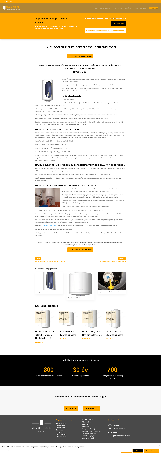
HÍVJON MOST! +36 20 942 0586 (80, 56)
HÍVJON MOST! (71, 409)
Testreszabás (126, 450)
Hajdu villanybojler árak (89, 433)
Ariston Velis (85, 424)
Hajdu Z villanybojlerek (89, 436)
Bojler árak (59, 430)
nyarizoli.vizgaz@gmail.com (121, 435)
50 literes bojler (60, 425)
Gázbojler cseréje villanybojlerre (91, 431)
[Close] (159, 446)
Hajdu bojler (59, 432)
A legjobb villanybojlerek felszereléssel (105, 30)
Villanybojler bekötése (88, 438)
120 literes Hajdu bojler (49, 225)
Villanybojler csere (61, 437)
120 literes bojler (61, 423)
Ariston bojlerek (86, 422)
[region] (80, 449)
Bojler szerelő (86, 426)
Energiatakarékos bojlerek (90, 429)
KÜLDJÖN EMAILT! (91, 409)
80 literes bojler (60, 427)
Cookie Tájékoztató (8, 450)
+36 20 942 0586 (118, 23)
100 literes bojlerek (87, 419)
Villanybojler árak (61, 434)
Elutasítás (138, 450)
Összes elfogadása (151, 450)
